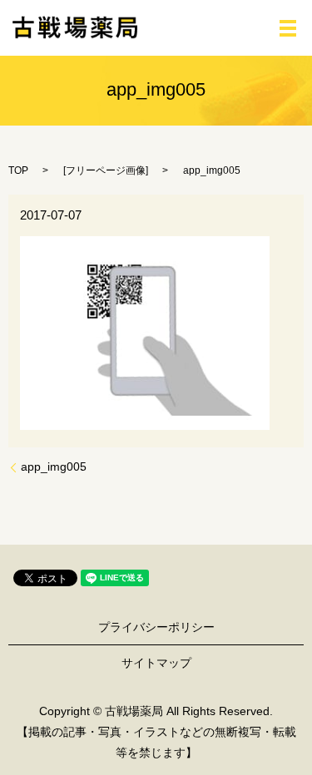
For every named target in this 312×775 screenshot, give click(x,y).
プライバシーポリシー (156, 627)
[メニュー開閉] (288, 28)
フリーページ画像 (106, 170)
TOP (18, 170)
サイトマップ (156, 662)
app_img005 (54, 466)
